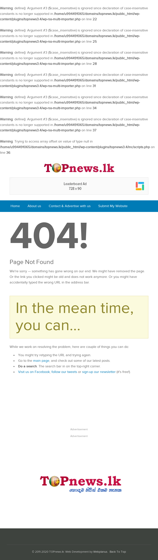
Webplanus (100, 551)
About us (34, 206)
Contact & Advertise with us (70, 206)
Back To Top (118, 551)
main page (41, 361)
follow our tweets (64, 372)
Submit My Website (113, 206)
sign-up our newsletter (99, 372)
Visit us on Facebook (34, 372)
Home (15, 206)
